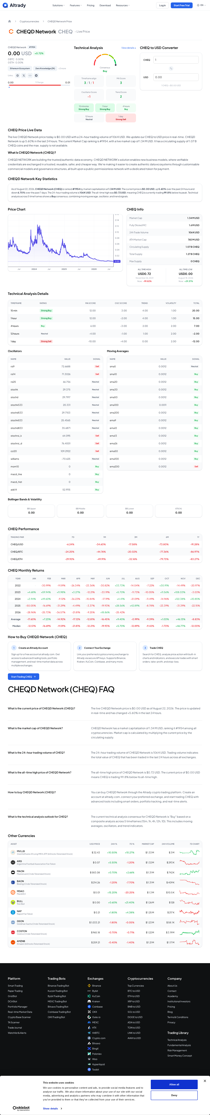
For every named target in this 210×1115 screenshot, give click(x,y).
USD (145, 77)
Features (75, 5)
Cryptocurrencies (29, 21)
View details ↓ (128, 47)
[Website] (17, 75)
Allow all (174, 1084)
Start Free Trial (182, 5)
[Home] (9, 21)
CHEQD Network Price (60, 21)
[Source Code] (30, 75)
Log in (162, 5)
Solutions (57, 5)
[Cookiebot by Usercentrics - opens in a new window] (21, 1108)
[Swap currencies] (171, 68)
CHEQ (146, 59)
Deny (174, 1095)
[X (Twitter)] (23, 75)
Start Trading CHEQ (21, 676)
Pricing (90, 5)
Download (105, 5)
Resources (122, 5)
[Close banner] (205, 1081)
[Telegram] (36, 75)
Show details (50, 1108)
